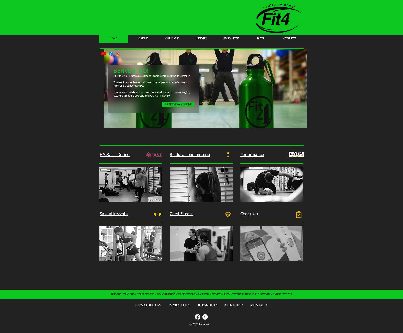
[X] (205, 317)
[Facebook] (111, 53)
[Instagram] (118, 53)
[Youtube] (103, 53)
